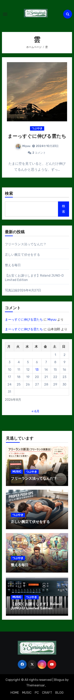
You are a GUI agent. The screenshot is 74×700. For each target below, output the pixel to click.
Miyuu (26, 146)
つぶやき (37, 128)
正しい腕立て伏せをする (22, 254)
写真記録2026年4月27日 (23, 290)
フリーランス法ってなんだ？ (26, 244)
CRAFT (47, 692)
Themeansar (35, 685)
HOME (14, 692)
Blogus (59, 680)
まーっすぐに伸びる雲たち (37, 136)
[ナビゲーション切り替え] (5, 14)
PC (37, 692)
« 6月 (35, 411)
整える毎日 (13, 265)
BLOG (59, 692)
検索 (9, 194)
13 (36, 370)
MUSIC (16, 471)
